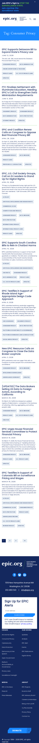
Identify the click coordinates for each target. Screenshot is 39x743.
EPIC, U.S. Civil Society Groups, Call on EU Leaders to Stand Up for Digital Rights (19, 176)
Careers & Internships (29, 699)
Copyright (7, 739)
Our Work (27, 630)
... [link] (20, 541)
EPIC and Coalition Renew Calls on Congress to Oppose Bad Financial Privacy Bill (19, 132)
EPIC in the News (7, 687)
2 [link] (9, 540)
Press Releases (7, 695)
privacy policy (26, 624)
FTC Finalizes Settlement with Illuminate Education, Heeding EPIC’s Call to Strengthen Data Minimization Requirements (19, 91)
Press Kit (4, 691)
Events (24, 647)
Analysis (24, 639)
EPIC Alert (25, 643)
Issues (5, 630)
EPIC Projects (26, 687)
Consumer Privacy (8, 639)
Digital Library (26, 656)
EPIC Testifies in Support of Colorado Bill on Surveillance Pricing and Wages (18, 475)
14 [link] (25, 540)
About (25, 682)
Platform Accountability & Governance (7, 664)
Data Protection (7, 647)
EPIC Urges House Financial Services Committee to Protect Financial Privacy (19, 431)
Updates (25, 635)
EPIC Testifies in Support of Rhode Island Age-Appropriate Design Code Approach (17, 295)
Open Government (8, 658)
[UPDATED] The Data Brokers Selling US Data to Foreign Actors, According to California (18, 390)
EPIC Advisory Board (28, 695)
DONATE (17, 730)
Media (5, 682)
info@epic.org (27, 590)
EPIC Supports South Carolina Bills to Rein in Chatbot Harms (19, 244)
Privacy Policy (26, 712)
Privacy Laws (6, 671)
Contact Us (26, 716)
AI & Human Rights (8, 635)
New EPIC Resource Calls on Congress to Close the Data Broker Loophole (18, 351)
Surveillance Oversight (9, 675)
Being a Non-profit (28, 704)
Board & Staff (26, 691)
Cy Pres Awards (27, 708)
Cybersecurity (6, 643)
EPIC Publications (27, 651)
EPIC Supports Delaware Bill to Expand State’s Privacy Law (19, 51)
